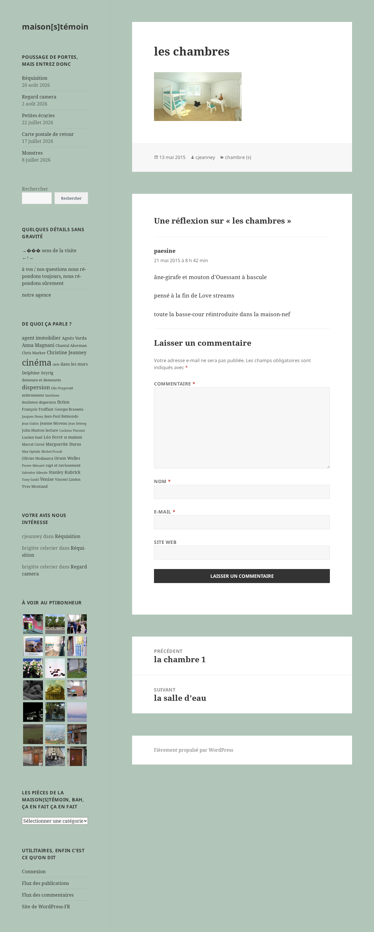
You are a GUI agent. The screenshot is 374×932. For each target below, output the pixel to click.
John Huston (33, 430)
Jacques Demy (32, 416)
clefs (56, 364)
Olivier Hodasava (37, 458)
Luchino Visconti (72, 430)
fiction (63, 402)
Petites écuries (38, 115)
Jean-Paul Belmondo (61, 416)
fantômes (52, 395)
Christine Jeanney (66, 352)
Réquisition (34, 78)
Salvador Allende (35, 473)
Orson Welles (67, 458)
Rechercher (35, 189)
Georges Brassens (69, 409)
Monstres (32, 153)
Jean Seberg (77, 423)
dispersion (36, 387)
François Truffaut (37, 409)
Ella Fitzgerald (62, 388)
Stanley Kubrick (64, 472)
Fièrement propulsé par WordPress (193, 750)
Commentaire (174, 384)
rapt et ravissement (63, 465)
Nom (162, 481)
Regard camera (39, 97)
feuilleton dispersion (39, 402)
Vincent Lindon (68, 479)
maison (75, 437)
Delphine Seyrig (37, 373)
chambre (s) (238, 157)
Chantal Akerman (71, 345)
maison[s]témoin (55, 26)
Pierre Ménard (33, 466)
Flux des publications (45, 883)
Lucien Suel (32, 437)
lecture (52, 430)
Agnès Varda (74, 338)
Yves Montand (35, 486)
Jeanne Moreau (53, 423)
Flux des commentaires (48, 895)
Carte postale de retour (48, 134)
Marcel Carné (33, 444)
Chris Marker (34, 352)
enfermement (33, 395)
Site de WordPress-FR (46, 906)
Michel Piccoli (51, 451)
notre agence (36, 295)
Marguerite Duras (63, 444)
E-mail (164, 512)
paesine (165, 251)
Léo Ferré (53, 437)
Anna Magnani (38, 345)
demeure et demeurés (41, 380)
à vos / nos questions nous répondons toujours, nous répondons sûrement (54, 276)
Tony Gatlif (30, 480)
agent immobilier (41, 338)
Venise (47, 479)
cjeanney (205, 157)
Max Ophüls (31, 451)
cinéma (36, 362)
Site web (165, 542)
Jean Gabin (30, 423)
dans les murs (74, 364)
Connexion (34, 871)
